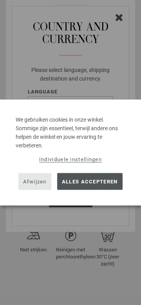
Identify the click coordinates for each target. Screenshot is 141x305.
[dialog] (70, 153)
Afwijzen (34, 181)
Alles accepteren (90, 181)
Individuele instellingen (70, 159)
